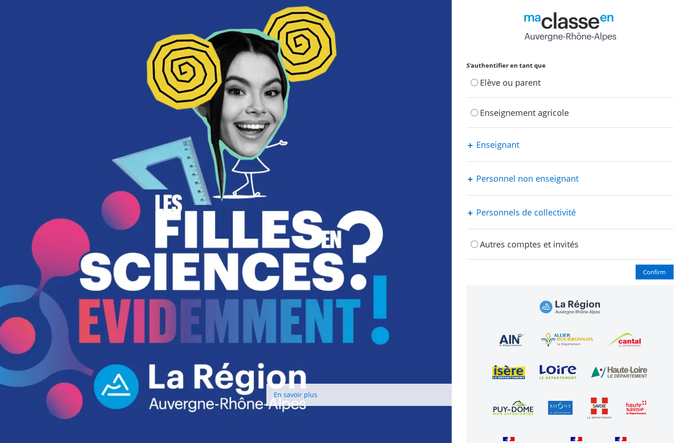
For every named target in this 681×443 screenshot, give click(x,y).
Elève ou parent (510, 82)
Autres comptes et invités (529, 244)
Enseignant (496, 144)
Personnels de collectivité (525, 212)
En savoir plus (295, 394)
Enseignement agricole (524, 112)
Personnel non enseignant (526, 178)
